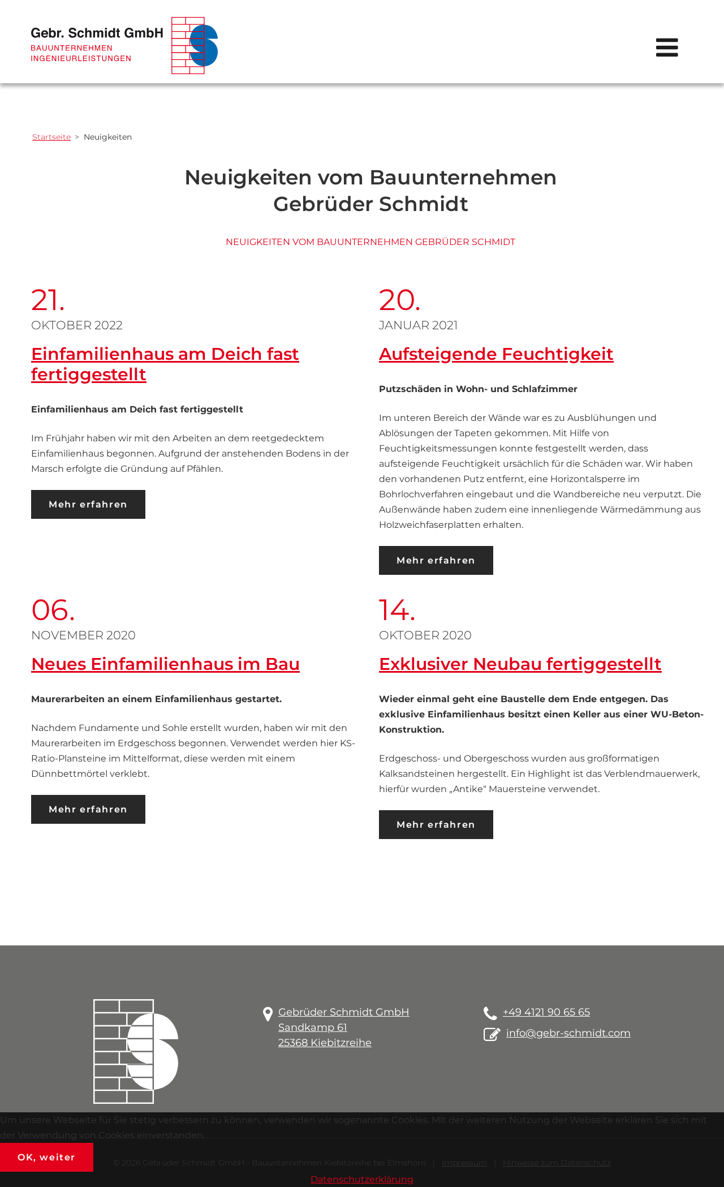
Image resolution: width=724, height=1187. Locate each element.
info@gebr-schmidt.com (568, 1033)
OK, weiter (47, 1157)
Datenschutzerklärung (362, 1179)
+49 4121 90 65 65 (546, 1012)
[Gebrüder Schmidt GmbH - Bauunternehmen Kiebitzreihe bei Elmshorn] (124, 45)
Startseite (51, 137)
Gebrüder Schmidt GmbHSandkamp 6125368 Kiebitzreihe (344, 1027)
